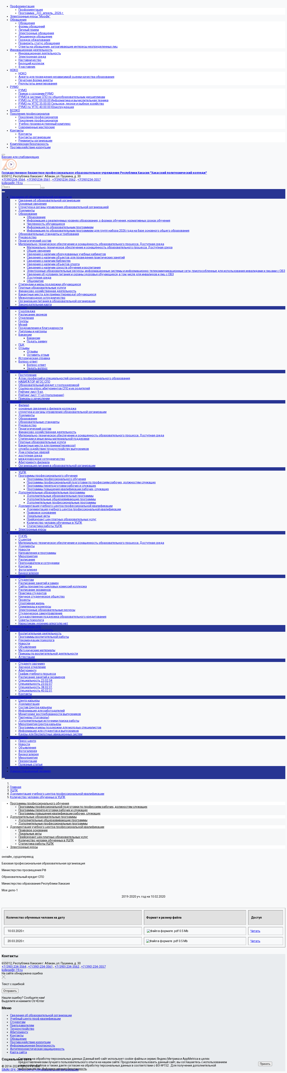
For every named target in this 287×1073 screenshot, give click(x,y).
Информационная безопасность (32, 1045)
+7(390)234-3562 (63, 179)
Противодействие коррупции (30, 1042)
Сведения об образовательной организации (41, 1015)
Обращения (18, 1038)
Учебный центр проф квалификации (35, 1018)
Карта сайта (18, 1052)
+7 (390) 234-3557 (93, 966)
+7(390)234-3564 (13, 179)
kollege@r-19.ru (12, 183)
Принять (265, 1063)
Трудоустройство (22, 1028)
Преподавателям (22, 1025)
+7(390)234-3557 (89, 179)
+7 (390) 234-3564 (14, 966)
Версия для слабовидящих (20, 157)
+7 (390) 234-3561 (40, 966)
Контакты (17, 1035)
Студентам (17, 1022)
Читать (255, 931)
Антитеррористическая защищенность (37, 1049)
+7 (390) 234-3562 (67, 966)
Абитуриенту (19, 1032)
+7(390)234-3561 (38, 179)
